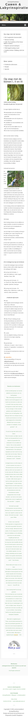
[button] (14, 17)
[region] (14, 17)
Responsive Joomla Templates (13, 715)
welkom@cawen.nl (8, 361)
